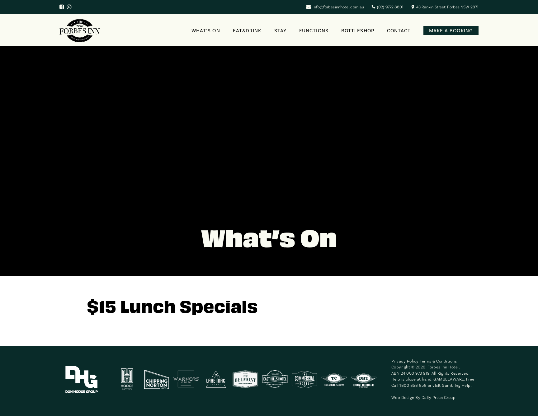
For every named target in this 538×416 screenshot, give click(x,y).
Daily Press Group (439, 397)
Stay (280, 31)
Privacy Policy (405, 361)
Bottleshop (357, 31)
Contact (399, 31)
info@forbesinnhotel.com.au (338, 7)
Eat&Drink (247, 31)
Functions (313, 31)
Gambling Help (456, 385)
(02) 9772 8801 (390, 7)
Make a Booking (451, 31)
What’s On (205, 31)
